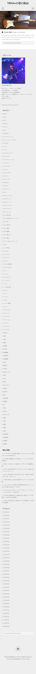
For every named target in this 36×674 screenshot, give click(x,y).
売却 (4, 362)
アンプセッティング (8, 159)
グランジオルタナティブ (10, 241)
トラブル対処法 (7, 264)
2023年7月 (6, 531)
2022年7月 (6, 571)
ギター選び (6, 238)
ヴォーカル (6, 329)
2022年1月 (6, 590)
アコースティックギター (10, 140)
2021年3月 (6, 623)
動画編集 (5, 352)
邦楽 (4, 421)
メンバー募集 (7, 303)
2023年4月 (6, 541)
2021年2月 (6, 626)
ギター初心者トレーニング (10, 218)
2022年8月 (6, 567)
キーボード (6, 189)
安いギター (6, 385)
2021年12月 (6, 594)
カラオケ (5, 185)
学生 (4, 378)
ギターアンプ (7, 198)
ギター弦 (5, 221)
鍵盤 (4, 424)
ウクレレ (5, 169)
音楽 (4, 431)
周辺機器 (5, 359)
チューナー (6, 254)
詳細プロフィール (7, 98)
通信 (4, 417)
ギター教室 (6, 228)
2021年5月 (6, 616)
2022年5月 (6, 577)
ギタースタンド (7, 208)
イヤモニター (7, 166)
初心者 (5, 349)
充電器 (5, 346)
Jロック (5, 127)
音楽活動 (5, 437)
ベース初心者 (7, 287)
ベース (5, 283)
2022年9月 (6, 564)
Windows (6, 133)
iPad (4, 120)
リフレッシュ (7, 319)
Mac (4, 130)
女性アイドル (7, 372)
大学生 (5, 368)
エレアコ (5, 176)
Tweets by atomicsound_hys (10, 105)
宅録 (4, 381)
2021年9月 (6, 603)
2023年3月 (6, 544)
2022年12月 (6, 554)
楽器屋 (5, 401)
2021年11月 (6, 597)
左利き (5, 388)
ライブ (5, 306)
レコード (5, 323)
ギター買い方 (7, 234)
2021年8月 (6, 607)
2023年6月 (6, 535)
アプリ (5, 150)
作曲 (4, 339)
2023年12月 (6, 522)
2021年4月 (6, 620)
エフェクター (7, 172)
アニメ (5, 146)
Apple (5, 114)
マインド (5, 297)
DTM (4, 117)
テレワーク (6, 257)
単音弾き (5, 355)
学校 (4, 375)
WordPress (17, 659)
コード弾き (6, 248)
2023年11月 (6, 525)
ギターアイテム (7, 195)
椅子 (4, 395)
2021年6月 (6, 613)
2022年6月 (6, 574)
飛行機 (5, 440)
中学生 (5, 333)
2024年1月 (6, 518)
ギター (5, 192)
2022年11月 (6, 558)
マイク (5, 293)
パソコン (5, 274)
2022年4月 (6, 580)
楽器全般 (5, 398)
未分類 (5, 391)
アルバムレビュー (8, 153)
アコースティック (8, 136)
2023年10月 (6, 528)
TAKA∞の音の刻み (18, 3)
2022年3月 (6, 584)
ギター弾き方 (7, 225)
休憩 (4, 336)
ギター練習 (6, 231)
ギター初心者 (7, 215)
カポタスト (6, 182)
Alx (28, 659)
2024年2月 (6, 515)
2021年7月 (6, 610)
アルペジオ (6, 156)
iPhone (5, 123)
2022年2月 (6, 587)
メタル (5, 300)
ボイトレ (5, 290)
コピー (5, 244)
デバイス (5, 261)
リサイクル (6, 316)
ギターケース (7, 202)
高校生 (5, 444)
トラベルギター (7, 267)
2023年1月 (6, 551)
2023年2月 (6, 548)
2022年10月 (6, 561)
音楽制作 (5, 434)
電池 (4, 427)
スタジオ (5, 251)
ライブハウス (7, 310)
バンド (5, 270)
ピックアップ (7, 277)
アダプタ (5, 143)
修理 (4, 342)
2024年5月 (6, 512)
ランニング (6, 313)
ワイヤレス (6, 326)
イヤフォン (6, 163)
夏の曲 (5, 365)
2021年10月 (6, 600)
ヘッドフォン (7, 280)
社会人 (5, 411)
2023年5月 (6, 538)
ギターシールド (7, 205)
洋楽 (4, 408)
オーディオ (6, 179)
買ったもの (6, 414)
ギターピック (7, 212)
